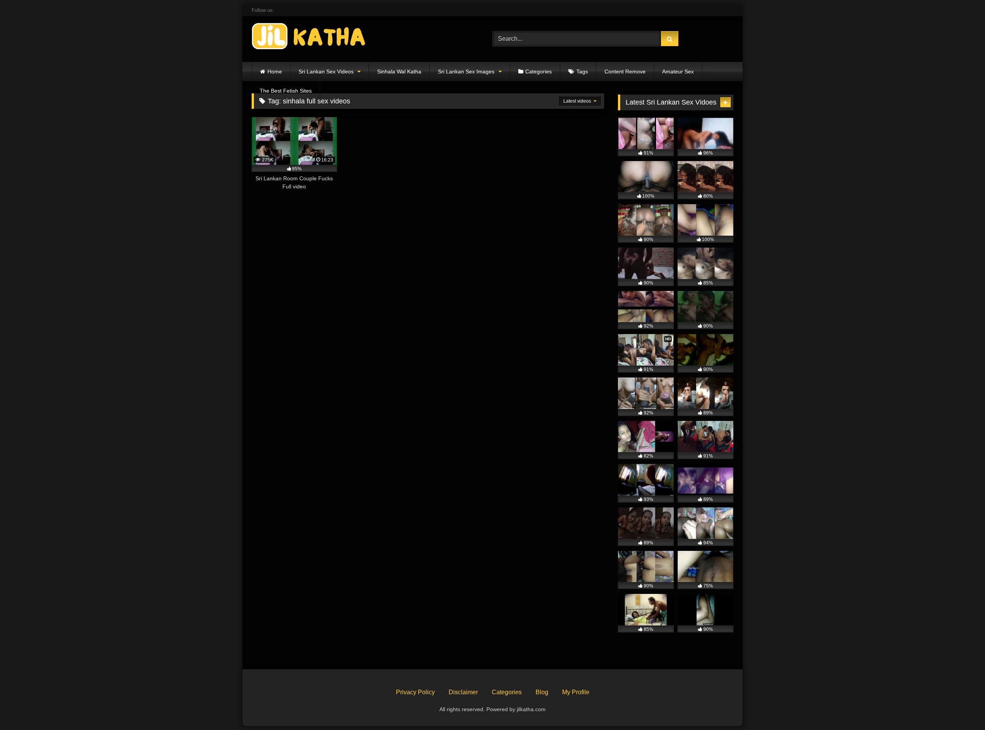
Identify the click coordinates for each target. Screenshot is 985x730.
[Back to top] (961, 707)
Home (274, 71)
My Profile (575, 692)
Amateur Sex (678, 71)
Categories (538, 71)
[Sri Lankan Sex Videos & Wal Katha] (309, 37)
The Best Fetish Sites (286, 91)
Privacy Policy (415, 692)
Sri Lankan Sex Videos (326, 71)
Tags (582, 71)
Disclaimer (463, 692)
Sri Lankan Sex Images (466, 71)
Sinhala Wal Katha (399, 71)
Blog (542, 692)
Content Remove (625, 71)
